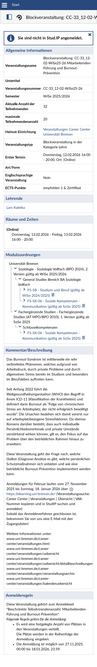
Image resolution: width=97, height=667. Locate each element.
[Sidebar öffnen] (9, 18)
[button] (90, 35)
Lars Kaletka (15, 208)
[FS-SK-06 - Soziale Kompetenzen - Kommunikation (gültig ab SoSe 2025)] (84, 306)
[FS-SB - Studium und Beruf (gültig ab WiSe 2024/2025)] (53, 295)
